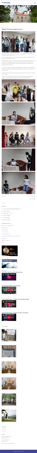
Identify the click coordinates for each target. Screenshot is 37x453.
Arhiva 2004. (4, 429)
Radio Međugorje (5, 229)
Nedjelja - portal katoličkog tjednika (8, 225)
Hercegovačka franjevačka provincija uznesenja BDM (11, 236)
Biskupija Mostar (4, 227)
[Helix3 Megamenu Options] (34, 3)
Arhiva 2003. (4, 431)
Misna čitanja (4, 238)
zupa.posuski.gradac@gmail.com (9, 443)
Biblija (3, 242)
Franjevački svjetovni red (6, 234)
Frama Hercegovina (5, 231)
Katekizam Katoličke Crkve (6, 240)
